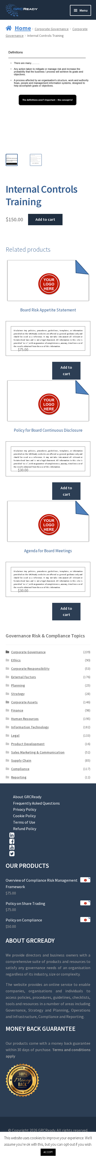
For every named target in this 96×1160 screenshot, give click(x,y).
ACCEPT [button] (48, 1152)
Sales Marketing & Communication (37, 752)
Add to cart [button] (66, 370)
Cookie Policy (24, 815)
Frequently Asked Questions (36, 803)
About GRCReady (27, 796)
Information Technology (30, 727)
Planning (18, 685)
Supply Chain (21, 760)
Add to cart (45, 219)
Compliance (20, 769)
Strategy (18, 694)
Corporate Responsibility (30, 668)
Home (23, 28)
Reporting (18, 777)
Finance (17, 710)
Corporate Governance (52, 29)
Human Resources (25, 718)
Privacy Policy (24, 809)
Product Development (28, 744)
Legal (15, 735)
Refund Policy (24, 828)
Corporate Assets (24, 702)
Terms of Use (24, 822)
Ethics (16, 660)
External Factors (23, 677)
